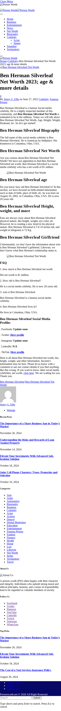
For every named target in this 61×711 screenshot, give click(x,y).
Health (10, 540)
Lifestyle (11, 549)
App (9, 495)
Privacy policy (14, 682)
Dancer (11, 519)
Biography (12, 34)
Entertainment (14, 25)
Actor (17, 40)
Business (11, 22)
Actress (11, 516)
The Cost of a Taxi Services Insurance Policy (26, 670)
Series (10, 555)
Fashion (11, 534)
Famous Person (15, 531)
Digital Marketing (16, 522)
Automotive (13, 501)
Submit (36, 698)
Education (12, 525)
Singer (17, 43)
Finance (11, 537)
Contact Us (13, 688)
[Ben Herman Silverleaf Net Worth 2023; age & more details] (19, 67)
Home (10, 19)
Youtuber (12, 46)
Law (9, 546)
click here (29, 373)
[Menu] (1, 14)
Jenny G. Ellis (11, 99)
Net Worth (12, 31)
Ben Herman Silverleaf (12, 381)
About (10, 685)
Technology (13, 49)
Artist (10, 498)
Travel (10, 561)
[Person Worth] (17, 10)
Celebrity (12, 37)
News (10, 28)
